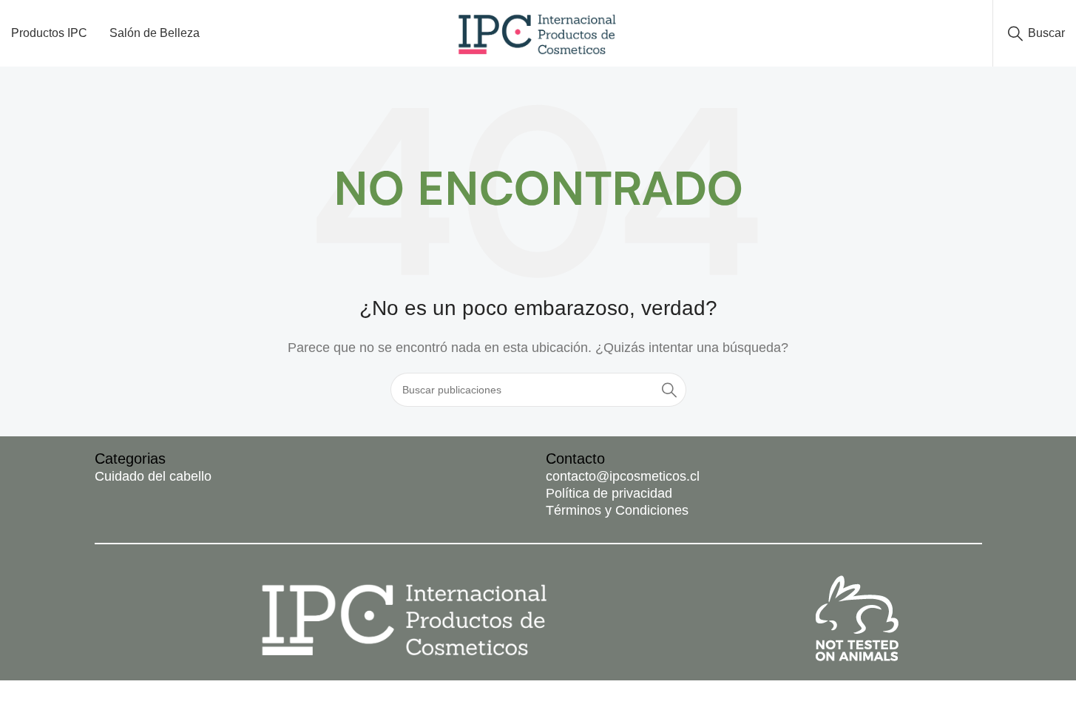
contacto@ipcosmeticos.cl (623, 476)
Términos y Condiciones (617, 510)
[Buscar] (669, 390)
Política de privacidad (609, 493)
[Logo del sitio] (538, 32)
